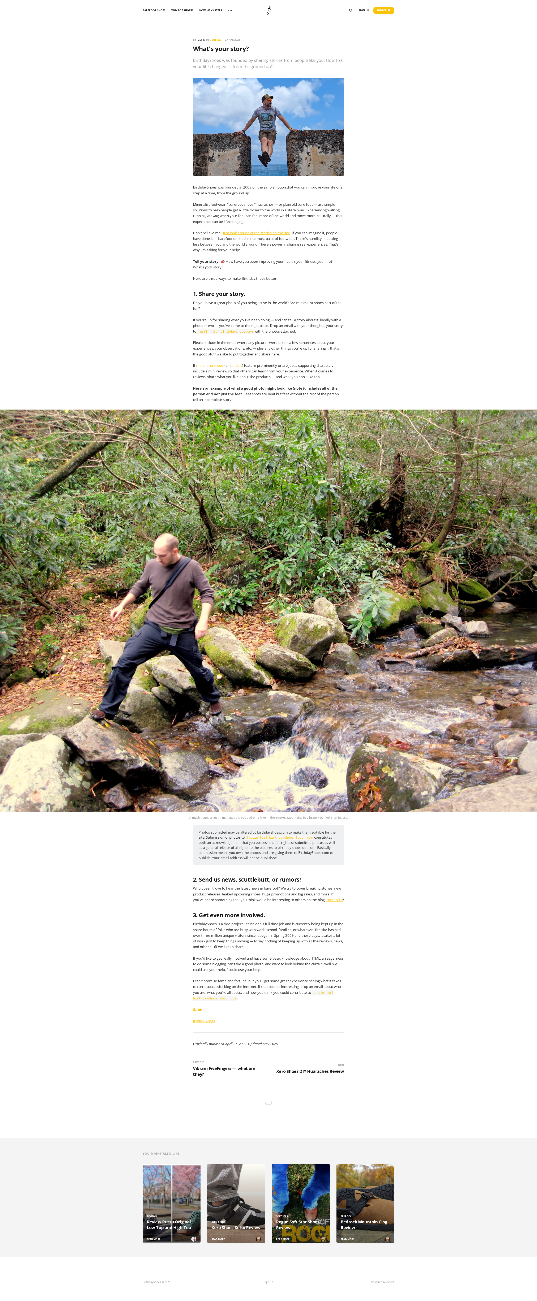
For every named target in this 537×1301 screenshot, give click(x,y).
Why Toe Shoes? (182, 10)
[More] (230, 10)
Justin (201, 40)
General (215, 40)
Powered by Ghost (382, 1282)
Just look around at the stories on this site (256, 232)
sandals (236, 365)
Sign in (364, 10)
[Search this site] (351, 10)
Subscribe (384, 10)
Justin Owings (204, 1021)
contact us (334, 899)
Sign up (268, 1282)
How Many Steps (210, 10)
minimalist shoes (210, 365)
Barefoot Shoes (154, 10)
